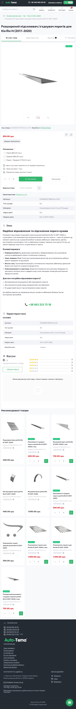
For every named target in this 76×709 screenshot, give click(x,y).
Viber (56, 679)
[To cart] (46, 461)
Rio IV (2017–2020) (34, 16)
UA (70, 2)
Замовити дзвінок (55, 2)
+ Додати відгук (12, 369)
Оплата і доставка (10, 660)
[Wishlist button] (66, 135)
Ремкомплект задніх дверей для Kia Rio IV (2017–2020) (12, 545)
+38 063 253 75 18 (12, 634)
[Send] (39, 188)
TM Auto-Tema (45, 128)
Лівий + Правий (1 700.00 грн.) (18, 160)
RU (66, 2)
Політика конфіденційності (14, 665)
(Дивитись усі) (21, 194)
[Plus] (13, 179)
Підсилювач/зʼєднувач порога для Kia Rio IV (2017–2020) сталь (37, 444)
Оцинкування (9, 650)
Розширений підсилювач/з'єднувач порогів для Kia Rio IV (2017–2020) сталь (12, 596)
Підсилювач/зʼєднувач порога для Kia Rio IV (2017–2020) (62, 496)
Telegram (57, 676)
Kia (24, 16)
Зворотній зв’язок (10, 667)
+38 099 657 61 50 (12, 632)
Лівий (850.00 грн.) (14, 153)
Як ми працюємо (10, 655)
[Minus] (5, 179)
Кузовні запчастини (14, 16)
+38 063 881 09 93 (12, 627)
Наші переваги (9, 648)
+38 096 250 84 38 (12, 629)
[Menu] (3, 2)
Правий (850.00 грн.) (14, 157)
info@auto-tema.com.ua (14, 682)
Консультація (56, 179)
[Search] (34, 9)
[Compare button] (71, 135)
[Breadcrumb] (4, 16)
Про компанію (9, 658)
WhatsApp (57, 682)
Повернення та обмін (11, 662)
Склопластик (8, 653)
